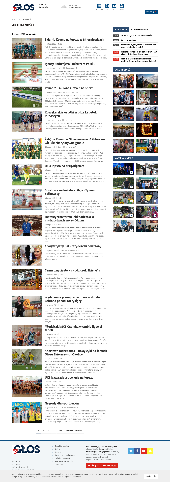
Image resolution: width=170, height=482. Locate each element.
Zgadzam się (152, 476)
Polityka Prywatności (63, 458)
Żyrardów (43, 7)
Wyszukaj (150, 12)
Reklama (58, 452)
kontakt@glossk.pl (22, 467)
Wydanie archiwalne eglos (65, 455)
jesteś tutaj (16, 19)
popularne (120, 29)
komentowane (139, 29)
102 (60, 431)
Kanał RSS (59, 464)
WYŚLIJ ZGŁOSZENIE (99, 465)
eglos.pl (43, 4)
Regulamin (59, 449)
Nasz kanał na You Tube (64, 461)
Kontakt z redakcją (62, 446)
